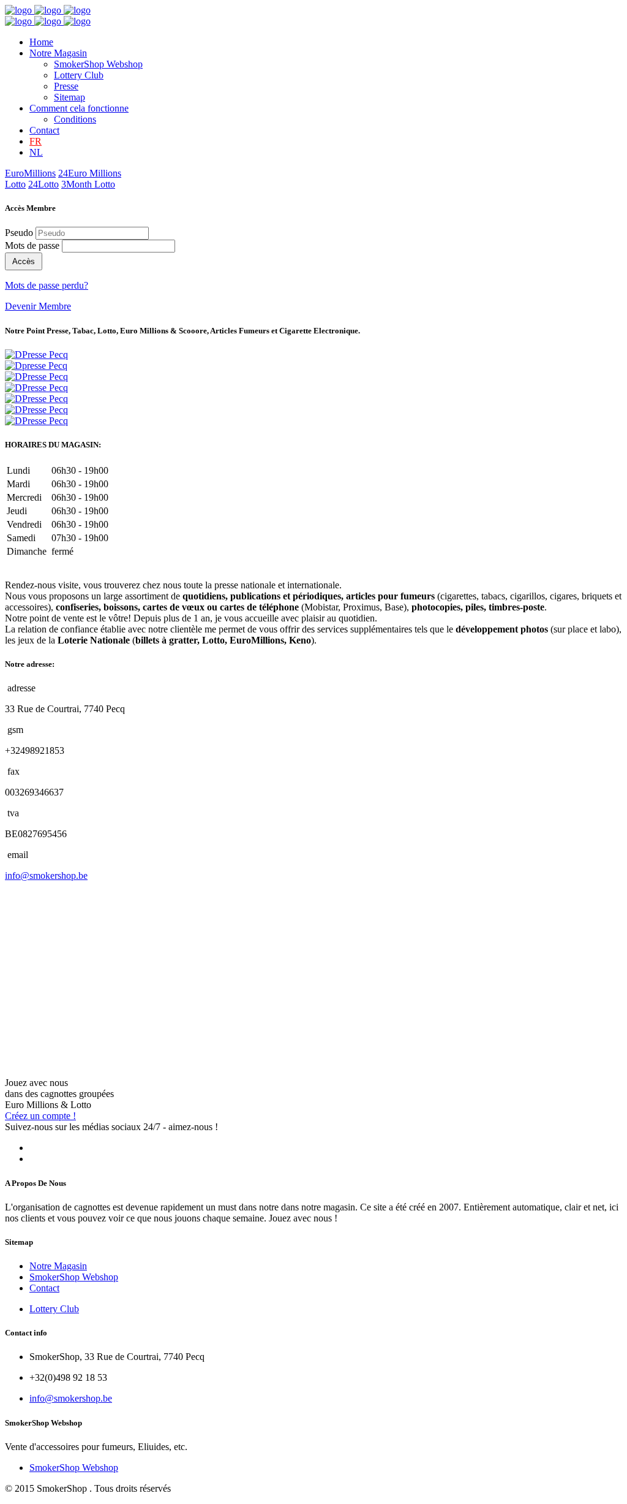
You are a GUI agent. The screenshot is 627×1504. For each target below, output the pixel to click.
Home (41, 42)
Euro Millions (89, 173)
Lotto (15, 184)
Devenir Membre (38, 306)
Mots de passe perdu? (46, 285)
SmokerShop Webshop (98, 64)
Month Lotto (88, 184)
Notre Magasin (58, 53)
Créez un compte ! (40, 1116)
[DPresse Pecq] (36, 354)
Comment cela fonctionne (79, 108)
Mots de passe (32, 245)
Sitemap (69, 97)
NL (36, 152)
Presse (66, 86)
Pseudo (19, 232)
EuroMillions (30, 173)
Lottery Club (78, 75)
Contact (44, 130)
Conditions (75, 119)
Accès (23, 261)
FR (35, 141)
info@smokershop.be (46, 875)
